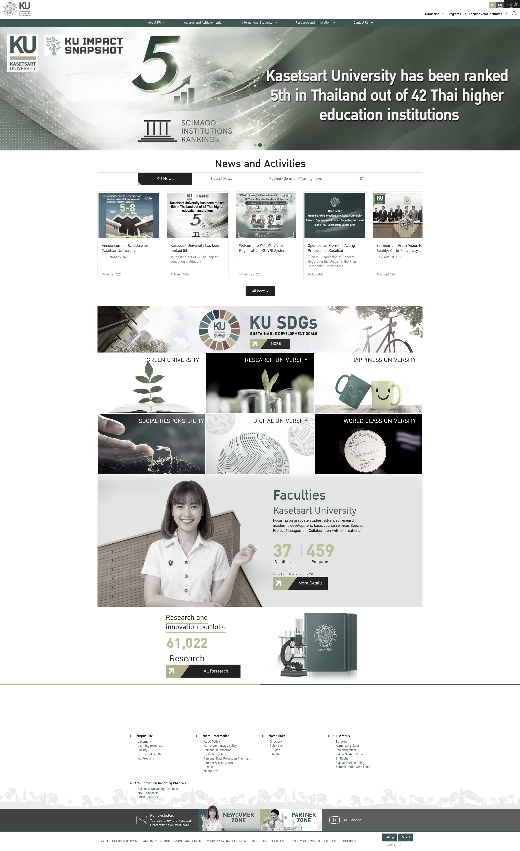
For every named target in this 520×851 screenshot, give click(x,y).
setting (389, 837)
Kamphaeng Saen (347, 745)
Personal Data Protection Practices (227, 758)
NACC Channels (148, 792)
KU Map (275, 750)
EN (500, 5)
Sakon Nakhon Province (351, 752)
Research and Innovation (313, 22)
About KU (154, 22)
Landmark (144, 741)
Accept (406, 837)
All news (259, 291)
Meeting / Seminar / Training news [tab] (295, 178)
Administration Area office (353, 765)
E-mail (208, 766)
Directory (276, 741)
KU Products (146, 758)
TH (492, 5)
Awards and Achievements (203, 22)
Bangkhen (342, 741)
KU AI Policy (212, 741)
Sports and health (149, 754)
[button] (255, 145)
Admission (432, 14)
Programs (454, 14)
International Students (256, 22)
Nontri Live (211, 771)
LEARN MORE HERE (397, 845)
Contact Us (361, 22)
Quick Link (277, 745)
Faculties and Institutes (485, 14)
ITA (361, 178)
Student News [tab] (221, 178)
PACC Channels (148, 797)
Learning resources (150, 745)
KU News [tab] (165, 178)
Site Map (275, 754)
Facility (142, 750)
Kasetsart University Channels (158, 788)
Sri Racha (342, 758)
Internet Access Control (219, 762)
